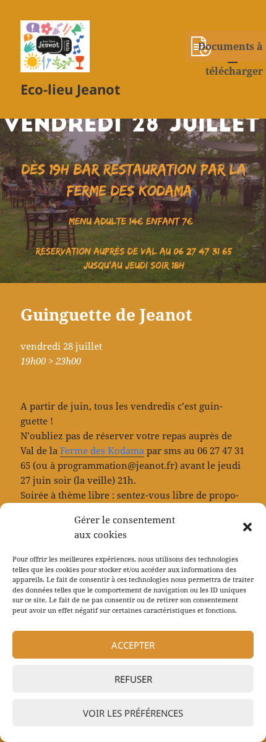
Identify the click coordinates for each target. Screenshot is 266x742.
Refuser (133, 679)
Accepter (133, 645)
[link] (102, 450)
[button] (247, 527)
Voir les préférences (133, 713)
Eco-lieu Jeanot (70, 89)
